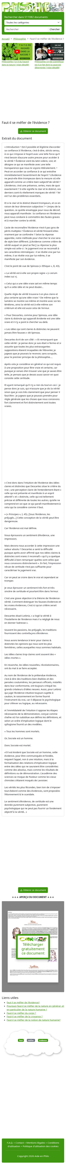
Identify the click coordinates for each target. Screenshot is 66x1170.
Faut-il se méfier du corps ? (21, 1013)
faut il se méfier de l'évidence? (23, 1002)
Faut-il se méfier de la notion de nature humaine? (33, 1019)
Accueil (6, 38)
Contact (20, 1142)
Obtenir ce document (34, 131)
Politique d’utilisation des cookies (40, 1146)
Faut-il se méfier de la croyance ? (25, 1016)
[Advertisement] (33, 95)
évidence (43, 1040)
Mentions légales (35, 1142)
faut (21, 1040)
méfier (31, 1040)
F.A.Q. (10, 1142)
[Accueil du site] (33, 5)
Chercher (55, 29)
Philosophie (19, 38)
